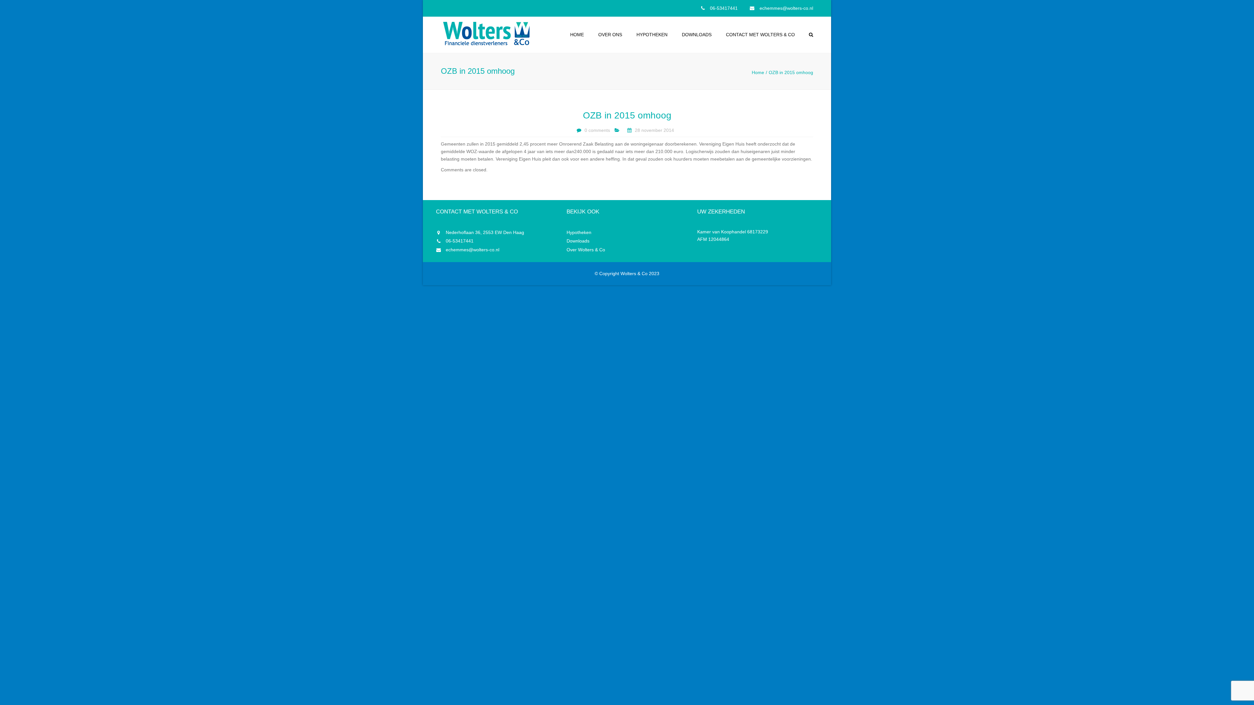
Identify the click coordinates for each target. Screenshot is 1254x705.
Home (577, 34)
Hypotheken (651, 34)
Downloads (697, 34)
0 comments (597, 130)
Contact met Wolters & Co (760, 34)
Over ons (610, 34)
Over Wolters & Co (586, 249)
